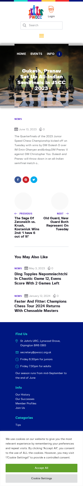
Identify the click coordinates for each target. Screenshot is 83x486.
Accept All (41, 468)
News (18, 119)
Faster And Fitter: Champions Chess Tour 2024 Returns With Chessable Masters (40, 306)
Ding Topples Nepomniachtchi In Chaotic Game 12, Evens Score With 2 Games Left (40, 278)
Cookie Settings (41, 478)
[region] (41, 458)
